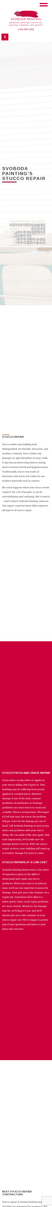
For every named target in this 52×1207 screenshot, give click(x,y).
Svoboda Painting (26, 19)
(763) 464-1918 (26, 29)
